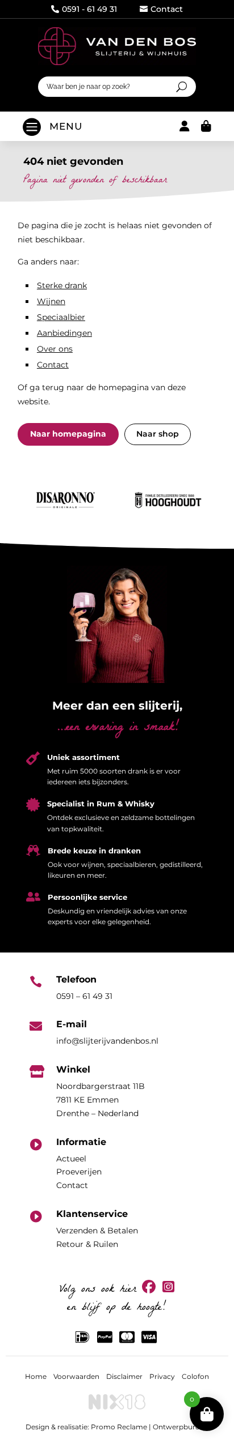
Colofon (195, 1376)
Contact (161, 9)
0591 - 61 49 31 (84, 9)
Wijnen (51, 301)
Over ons (55, 349)
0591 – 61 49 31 (84, 996)
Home (36, 1376)
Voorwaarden (76, 1376)
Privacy (162, 1376)
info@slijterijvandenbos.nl (107, 1041)
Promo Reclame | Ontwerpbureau (149, 1427)
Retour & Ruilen (87, 1244)
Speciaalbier (61, 317)
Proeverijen (79, 1172)
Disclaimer (124, 1376)
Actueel (71, 1159)
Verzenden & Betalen (97, 1230)
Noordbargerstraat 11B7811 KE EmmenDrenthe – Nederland (100, 1099)
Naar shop (157, 434)
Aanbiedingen (64, 333)
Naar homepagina (68, 434)
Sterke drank (62, 285)
